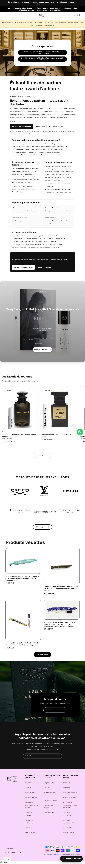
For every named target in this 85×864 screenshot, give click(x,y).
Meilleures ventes (56, 126)
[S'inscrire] (59, 756)
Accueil (12, 96)
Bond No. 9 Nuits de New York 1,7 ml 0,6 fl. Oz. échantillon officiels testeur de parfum (21, 644)
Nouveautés (40, 126)
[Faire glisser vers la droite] (47, 449)
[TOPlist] (4, 862)
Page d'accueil (49, 783)
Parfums (47, 788)
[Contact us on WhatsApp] (80, 432)
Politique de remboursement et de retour (31, 805)
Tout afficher (42, 455)
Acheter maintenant (55, 710)
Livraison (28, 788)
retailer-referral (30, 833)
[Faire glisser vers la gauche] (38, 449)
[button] (6, 15)
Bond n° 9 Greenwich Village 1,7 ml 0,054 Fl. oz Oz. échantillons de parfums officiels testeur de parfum (22, 578)
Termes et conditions (28, 814)
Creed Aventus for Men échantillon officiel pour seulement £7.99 (42, 53)
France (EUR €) (13, 852)
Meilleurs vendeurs (31, 792)
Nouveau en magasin (48, 806)
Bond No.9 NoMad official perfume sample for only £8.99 (42, 59)
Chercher (28, 783)
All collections (49, 812)
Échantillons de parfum (49, 794)
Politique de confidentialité (30, 821)
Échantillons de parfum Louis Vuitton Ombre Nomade (19, 435)
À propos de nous (31, 797)
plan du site (29, 828)
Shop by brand (42, 527)
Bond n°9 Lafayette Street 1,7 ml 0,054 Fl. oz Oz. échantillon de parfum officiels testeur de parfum (61, 588)
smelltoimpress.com (54, 854)
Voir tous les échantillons (21, 126)
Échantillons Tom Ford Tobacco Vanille (56, 435)
